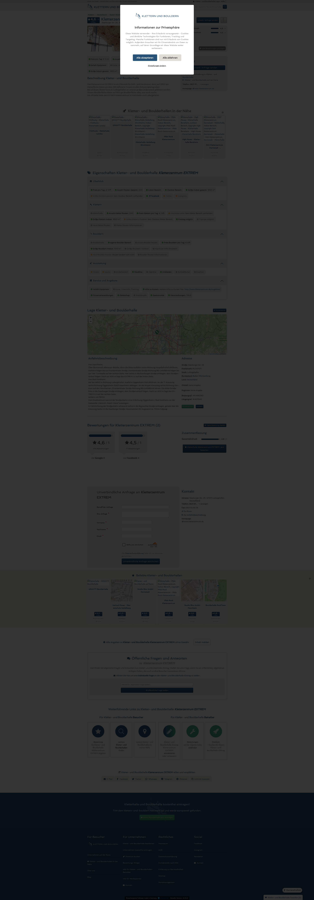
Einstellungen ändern (157, 66)
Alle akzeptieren (145, 57)
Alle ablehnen (170, 57)
